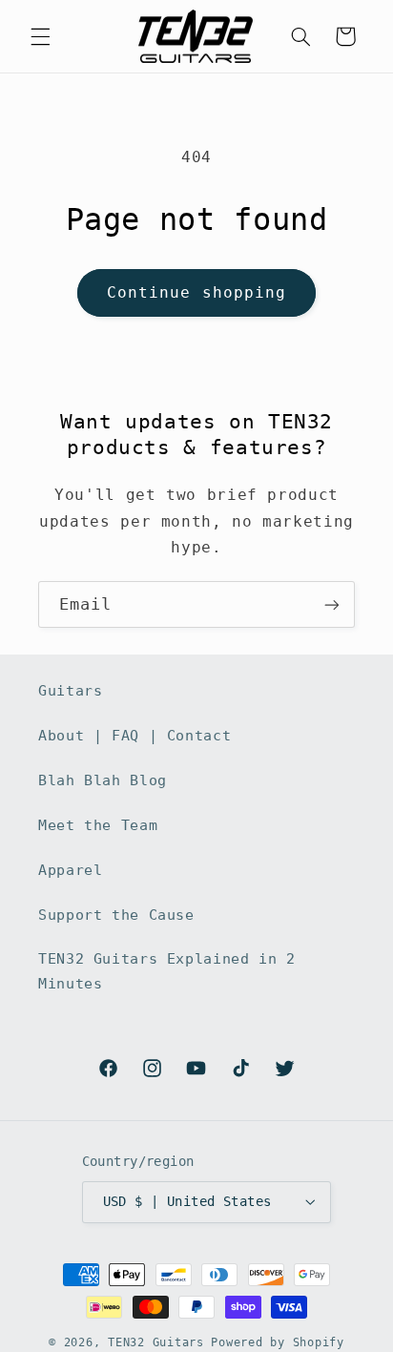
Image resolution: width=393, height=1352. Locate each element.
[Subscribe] (332, 604)
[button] (40, 36)
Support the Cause (116, 914)
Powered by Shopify (277, 1342)
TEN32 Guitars (156, 1342)
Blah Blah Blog (102, 780)
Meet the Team (97, 825)
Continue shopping (196, 292)
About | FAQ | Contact (134, 735)
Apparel (70, 870)
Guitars (70, 690)
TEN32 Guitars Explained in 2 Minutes (167, 970)
